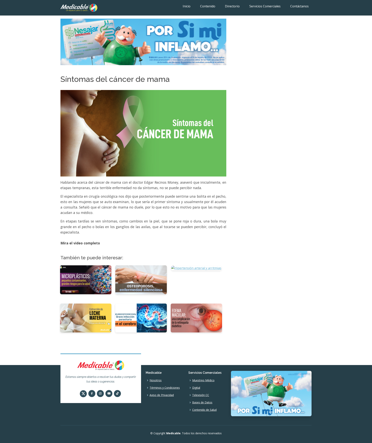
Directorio (232, 6)
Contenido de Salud (204, 409)
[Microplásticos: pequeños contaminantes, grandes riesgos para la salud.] (85, 279)
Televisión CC (200, 395)
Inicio (186, 6)
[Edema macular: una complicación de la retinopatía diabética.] (196, 318)
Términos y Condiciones (165, 387)
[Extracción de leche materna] (85, 318)
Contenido (207, 6)
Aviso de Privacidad (162, 395)
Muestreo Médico (203, 380)
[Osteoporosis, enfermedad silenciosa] (141, 279)
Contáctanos (299, 6)
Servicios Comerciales (265, 6)
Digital (196, 387)
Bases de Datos (202, 402)
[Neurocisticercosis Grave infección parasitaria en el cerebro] (141, 318)
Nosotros (156, 380)
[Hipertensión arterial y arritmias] (196, 268)
